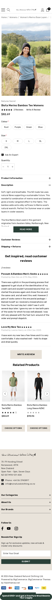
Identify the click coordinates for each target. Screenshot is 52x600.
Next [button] (33, 90)
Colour (5, 121)
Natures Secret (8, 101)
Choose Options (13, 428)
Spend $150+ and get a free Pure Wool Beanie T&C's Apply (26, 596)
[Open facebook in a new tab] (2, 528)
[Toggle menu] (3, 10)
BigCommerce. (20, 579)
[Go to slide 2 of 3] (26, 436)
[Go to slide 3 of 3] (30, 436)
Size (4, 135)
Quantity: (5, 160)
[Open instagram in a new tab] (16, 528)
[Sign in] (42, 9)
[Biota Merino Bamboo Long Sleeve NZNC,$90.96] (38, 386)
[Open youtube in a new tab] (8, 528)
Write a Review (26, 354)
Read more (26, 229)
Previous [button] (18, 90)
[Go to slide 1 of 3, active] (22, 436)
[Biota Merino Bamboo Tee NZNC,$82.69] (13, 386)
